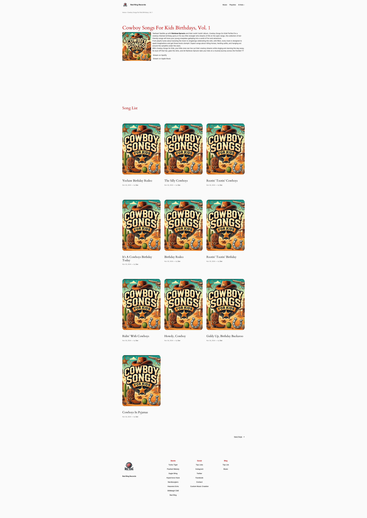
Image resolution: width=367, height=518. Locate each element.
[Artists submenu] (244, 4)
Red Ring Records (138, 5)
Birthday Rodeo (174, 257)
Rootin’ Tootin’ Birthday (221, 257)
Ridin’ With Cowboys (135, 336)
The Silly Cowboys (176, 181)
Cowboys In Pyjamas (135, 412)
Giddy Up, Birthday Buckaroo (224, 336)
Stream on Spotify (160, 55)
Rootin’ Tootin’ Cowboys (222, 181)
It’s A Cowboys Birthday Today (137, 258)
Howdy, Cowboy (175, 336)
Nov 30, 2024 (126, 185)
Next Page (239, 437)
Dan (137, 185)
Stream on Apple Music (162, 59)
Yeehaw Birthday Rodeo (137, 181)
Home (124, 12)
